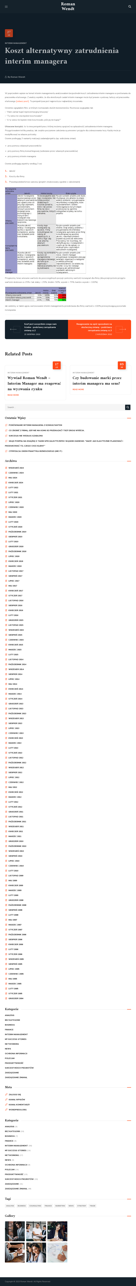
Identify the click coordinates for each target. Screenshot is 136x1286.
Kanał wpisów (17, 1099)
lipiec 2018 (13, 556)
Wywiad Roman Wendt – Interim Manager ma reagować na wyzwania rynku (34, 384)
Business (10, 1025)
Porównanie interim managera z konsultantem (35, 425)
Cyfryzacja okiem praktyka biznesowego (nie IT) (35, 451)
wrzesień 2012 (16, 767)
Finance (9, 1029)
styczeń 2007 (15, 929)
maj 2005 (12, 979)
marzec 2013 (14, 743)
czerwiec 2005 (16, 974)
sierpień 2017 (15, 576)
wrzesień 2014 (16, 669)
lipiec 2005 (13, 969)
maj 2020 (12, 512)
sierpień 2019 (15, 536)
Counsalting (35, 1206)
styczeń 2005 (15, 993)
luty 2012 (13, 802)
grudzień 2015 (15, 620)
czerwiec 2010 (16, 866)
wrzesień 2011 (16, 826)
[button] (129, 6)
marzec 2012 (14, 797)
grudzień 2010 (15, 841)
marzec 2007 (14, 925)
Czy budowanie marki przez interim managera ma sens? (97, 381)
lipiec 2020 (13, 502)
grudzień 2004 (15, 998)
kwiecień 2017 (15, 590)
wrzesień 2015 (16, 630)
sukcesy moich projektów (19, 1068)
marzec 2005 (14, 983)
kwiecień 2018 (15, 561)
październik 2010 (17, 846)
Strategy (81, 1206)
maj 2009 (12, 880)
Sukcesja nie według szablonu (26, 436)
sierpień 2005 (15, 964)
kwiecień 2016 (15, 610)
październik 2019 (17, 532)
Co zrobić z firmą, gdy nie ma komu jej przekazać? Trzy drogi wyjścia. (46, 430)
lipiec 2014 (13, 679)
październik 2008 (17, 905)
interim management (16, 43)
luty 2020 (13, 522)
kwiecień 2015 (15, 645)
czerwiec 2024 (16, 473)
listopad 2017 (15, 571)
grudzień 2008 (15, 900)
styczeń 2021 (15, 497)
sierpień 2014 (15, 674)
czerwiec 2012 (16, 782)
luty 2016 (13, 615)
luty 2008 (13, 915)
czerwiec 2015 (16, 640)
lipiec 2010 (13, 861)
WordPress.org (18, 1109)
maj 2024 (12, 478)
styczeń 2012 (15, 807)
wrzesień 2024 (16, 468)
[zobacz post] (22, 101)
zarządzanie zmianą (16, 1077)
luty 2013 (13, 748)
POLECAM (9, 1058)
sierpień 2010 (15, 856)
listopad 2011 (15, 816)
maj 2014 (12, 684)
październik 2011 (17, 821)
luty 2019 (13, 541)
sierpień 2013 (15, 723)
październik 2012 (17, 762)
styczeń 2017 (15, 595)
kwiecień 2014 (15, 689)
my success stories (15, 1039)
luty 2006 (13, 949)
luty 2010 (13, 871)
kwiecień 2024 (15, 482)
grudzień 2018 (15, 546)
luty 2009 (13, 895)
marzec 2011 (14, 836)
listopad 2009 (15, 875)
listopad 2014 (15, 659)
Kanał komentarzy (19, 1104)
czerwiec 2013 (16, 733)
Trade (92, 1206)
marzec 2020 (14, 517)
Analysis (9, 1015)
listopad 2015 (15, 625)
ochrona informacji (16, 1053)
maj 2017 (12, 586)
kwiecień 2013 (15, 738)
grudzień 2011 (15, 812)
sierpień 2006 (15, 939)
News (8, 1049)
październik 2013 (17, 713)
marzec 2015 (14, 649)
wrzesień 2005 (16, 959)
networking (12, 1044)
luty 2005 (13, 988)
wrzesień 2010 (16, 851)
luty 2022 (13, 487)
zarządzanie (12, 1072)
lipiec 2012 (13, 777)
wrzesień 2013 (16, 718)
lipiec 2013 (13, 728)
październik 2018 (17, 551)
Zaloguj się (15, 1094)
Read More (13, 395)
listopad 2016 (15, 600)
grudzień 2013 (15, 703)
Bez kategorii (12, 1020)
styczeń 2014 (15, 699)
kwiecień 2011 (15, 831)
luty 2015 (13, 654)
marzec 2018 (14, 566)
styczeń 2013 (15, 753)
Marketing (60, 1206)
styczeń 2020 (15, 527)
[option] (35, 382)
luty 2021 (13, 492)
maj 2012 (12, 787)
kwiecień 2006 (15, 944)
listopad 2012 (15, 758)
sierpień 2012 (15, 772)
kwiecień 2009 (15, 885)
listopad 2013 (15, 708)
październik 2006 (17, 934)
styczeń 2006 (15, 954)
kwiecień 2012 (15, 792)
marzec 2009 (14, 890)
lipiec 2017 (13, 581)
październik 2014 (17, 664)
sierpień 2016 (15, 605)
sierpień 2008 (15, 910)
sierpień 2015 (15, 635)
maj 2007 (12, 920)
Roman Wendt (18, 77)
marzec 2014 (14, 694)
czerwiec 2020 (16, 507)
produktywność (14, 1063)
